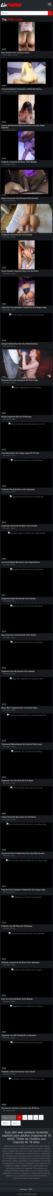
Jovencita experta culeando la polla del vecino (21, 89)
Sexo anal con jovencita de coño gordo (18, 635)
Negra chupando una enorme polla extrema (19, 198)
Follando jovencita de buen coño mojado (19, 162)
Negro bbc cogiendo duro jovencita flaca (19, 707)
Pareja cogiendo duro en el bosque (16, 416)
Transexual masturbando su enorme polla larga (21, 744)
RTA (30, 1189)
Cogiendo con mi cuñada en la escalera (18, 1035)
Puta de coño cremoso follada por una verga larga (23, 889)
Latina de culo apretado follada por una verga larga (23, 307)
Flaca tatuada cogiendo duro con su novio (20, 271)
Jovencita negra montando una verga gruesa (20, 562)
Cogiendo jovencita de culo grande (16, 234)
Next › (6, 1122)
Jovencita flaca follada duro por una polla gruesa (22, 853)
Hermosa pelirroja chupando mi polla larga (19, 380)
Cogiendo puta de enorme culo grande (18, 671)
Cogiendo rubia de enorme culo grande (18, 598)
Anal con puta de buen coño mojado (17, 999)
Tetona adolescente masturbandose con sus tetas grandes (23, 126)
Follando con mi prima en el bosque (16, 926)
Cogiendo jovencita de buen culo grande (19, 525)
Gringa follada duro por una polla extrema (19, 343)
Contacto (23, 1189)
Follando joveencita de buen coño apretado (20, 962)
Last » (16, 1122)
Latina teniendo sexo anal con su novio (18, 817)
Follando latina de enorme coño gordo (18, 1071)
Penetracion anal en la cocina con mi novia (20, 1108)
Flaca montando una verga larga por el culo (20, 453)
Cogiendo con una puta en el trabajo (17, 780)
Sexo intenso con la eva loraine (15, 52)
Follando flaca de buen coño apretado (18, 489)
